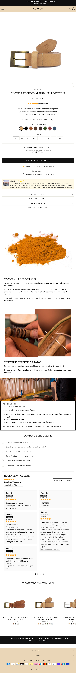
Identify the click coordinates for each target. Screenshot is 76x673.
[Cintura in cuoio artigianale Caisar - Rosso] (50, 624)
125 (41, 138)
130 (47, 138)
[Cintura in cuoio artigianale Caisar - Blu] (52, 624)
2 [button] (35, 574)
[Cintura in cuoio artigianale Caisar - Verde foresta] (47, 624)
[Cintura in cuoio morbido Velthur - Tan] (13, 624)
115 (28, 138)
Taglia (38, 134)
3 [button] (37, 574)
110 (22, 138)
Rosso (50, 128)
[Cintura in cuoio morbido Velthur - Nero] (15, 624)
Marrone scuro (40, 128)
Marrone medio (36, 128)
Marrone (31, 128)
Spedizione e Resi (37, 203)
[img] (21, 499)
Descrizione (38, 194)
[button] (33, 104)
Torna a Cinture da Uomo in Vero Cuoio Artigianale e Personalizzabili (39, 640)
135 (53, 138)
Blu (55, 128)
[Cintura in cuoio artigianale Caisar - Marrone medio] (45, 624)
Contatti (37, 650)
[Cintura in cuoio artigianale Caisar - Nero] (43, 624)
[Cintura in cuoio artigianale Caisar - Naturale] (38, 624)
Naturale (21, 128)
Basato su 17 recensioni (13, 482)
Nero (26, 128)
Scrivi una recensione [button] (62, 480)
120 (34, 138)
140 (60, 138)
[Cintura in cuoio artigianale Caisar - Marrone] (40, 624)
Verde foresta (45, 128)
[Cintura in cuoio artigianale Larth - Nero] (71, 624)
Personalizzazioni (38, 207)
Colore (38, 124)
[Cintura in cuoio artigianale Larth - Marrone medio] (74, 624)
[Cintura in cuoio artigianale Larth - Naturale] (69, 624)
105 (16, 138)
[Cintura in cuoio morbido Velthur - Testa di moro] (18, 624)
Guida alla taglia (38, 199)
